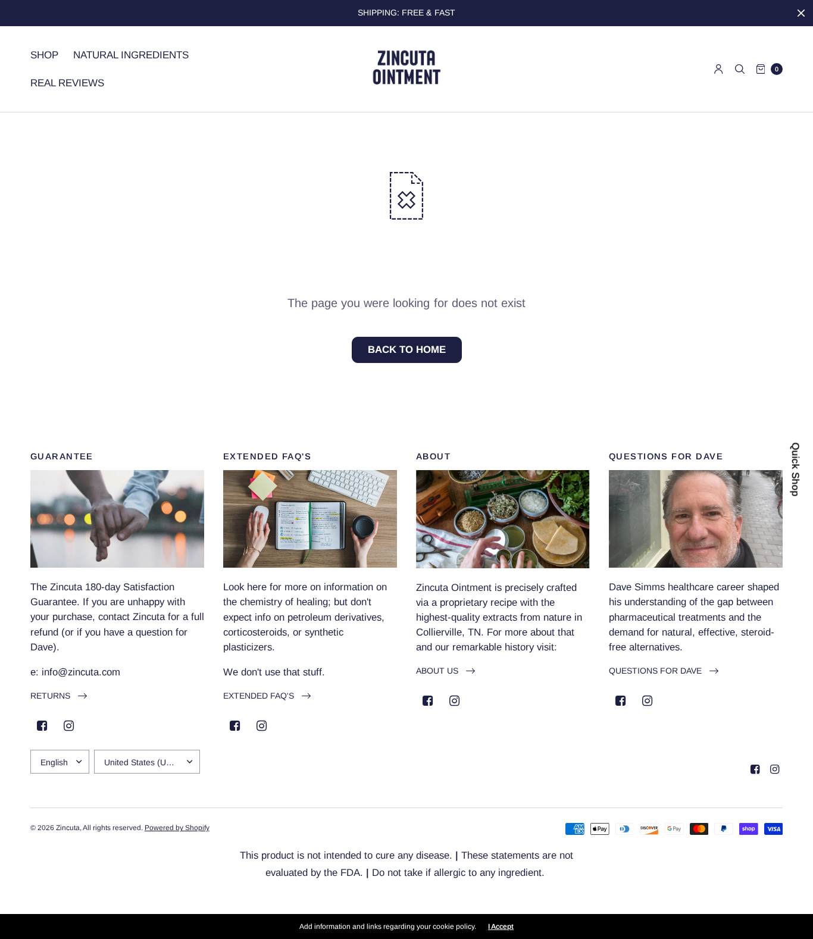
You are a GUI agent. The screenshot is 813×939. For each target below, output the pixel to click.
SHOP (44, 55)
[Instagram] (69, 726)
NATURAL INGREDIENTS (131, 55)
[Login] (718, 69)
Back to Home (407, 349)
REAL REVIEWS (67, 83)
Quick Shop (795, 470)
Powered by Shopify (177, 828)
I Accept (501, 926)
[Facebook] (42, 726)
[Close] (801, 13)
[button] (58, 696)
